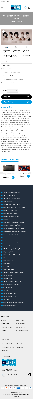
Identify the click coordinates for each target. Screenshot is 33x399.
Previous (1, 173)
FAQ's (2, 334)
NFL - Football (7, 275)
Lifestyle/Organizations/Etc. (12, 249)
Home (13, 21)
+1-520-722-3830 (11, 375)
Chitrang (19, 21)
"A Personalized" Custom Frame (8, 174)
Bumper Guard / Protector (12, 204)
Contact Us (5, 350)
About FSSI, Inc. (20, 327)
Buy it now (8, 97)
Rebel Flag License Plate (23, 173)
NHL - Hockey (7, 278)
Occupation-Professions (11, 284)
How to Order (20, 320)
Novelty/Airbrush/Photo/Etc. (12, 281)
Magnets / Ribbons (9, 252)
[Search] (7, 7)
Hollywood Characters (10, 234)
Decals (5, 219)
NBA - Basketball (8, 270)
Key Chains (7, 240)
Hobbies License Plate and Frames (14, 231)
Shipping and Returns (8, 347)
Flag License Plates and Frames (13, 222)
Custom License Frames (11, 216)
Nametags (6, 264)
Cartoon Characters (10, 210)
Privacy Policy (20, 334)
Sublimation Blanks (9, 305)
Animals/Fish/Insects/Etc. (11, 192)
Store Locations (20, 323)
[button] (2, 7)
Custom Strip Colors (22, 330)
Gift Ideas (4, 320)
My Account (20, 347)
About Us (19, 344)
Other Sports (7, 287)
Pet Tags (6, 299)
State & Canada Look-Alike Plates (14, 302)
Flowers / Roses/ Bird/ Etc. (11, 225)
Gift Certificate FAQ (7, 344)
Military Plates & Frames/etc (12, 255)
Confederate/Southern (10, 213)
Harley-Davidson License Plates (13, 228)
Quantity (4, 90)
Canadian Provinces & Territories (14, 207)
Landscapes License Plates (12, 243)
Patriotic (6, 290)
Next (30, 173)
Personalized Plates (9, 296)
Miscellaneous (8, 258)
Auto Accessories (9, 195)
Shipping (3, 330)
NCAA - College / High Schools (13, 273)
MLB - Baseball (8, 261)
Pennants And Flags (9, 293)
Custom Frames (5, 323)
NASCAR (6, 267)
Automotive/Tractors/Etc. (11, 198)
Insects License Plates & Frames (13, 237)
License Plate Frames (10, 246)
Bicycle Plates (7, 201)
